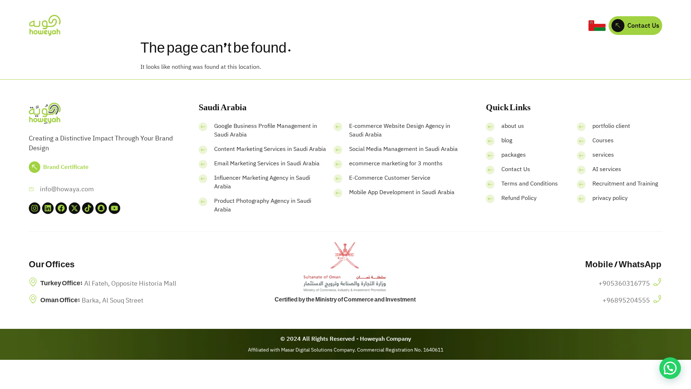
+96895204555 (626, 300)
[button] (670, 368)
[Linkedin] (48, 208)
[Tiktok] (88, 208)
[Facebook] (61, 208)
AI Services (324, 25)
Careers (441, 25)
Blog (412, 25)
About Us (239, 25)
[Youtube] (114, 208)
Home (206, 25)
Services (275, 25)
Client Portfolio (372, 25)
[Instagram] (34, 208)
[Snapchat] (101, 208)
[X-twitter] (74, 208)
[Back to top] (13, 373)
